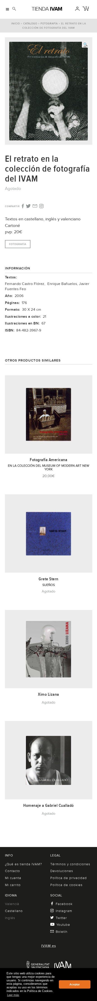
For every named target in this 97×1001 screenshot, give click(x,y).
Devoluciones (61, 871)
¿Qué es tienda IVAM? (23, 864)
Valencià (12, 904)
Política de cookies (66, 885)
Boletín (61, 931)
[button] (85, 44)
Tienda (47, 9)
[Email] (35, 206)
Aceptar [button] (74, 984)
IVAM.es (48, 946)
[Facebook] (22, 206)
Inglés (10, 918)
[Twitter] (28, 206)
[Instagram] (41, 206)
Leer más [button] (13, 995)
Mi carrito (13, 885)
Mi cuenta (13, 878)
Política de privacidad (68, 878)
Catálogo (30, 23)
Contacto (12, 871)
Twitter (61, 918)
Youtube (63, 924)
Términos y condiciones (70, 864)
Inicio (15, 23)
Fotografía (49, 23)
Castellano (14, 911)
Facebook (64, 904)
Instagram (64, 911)
